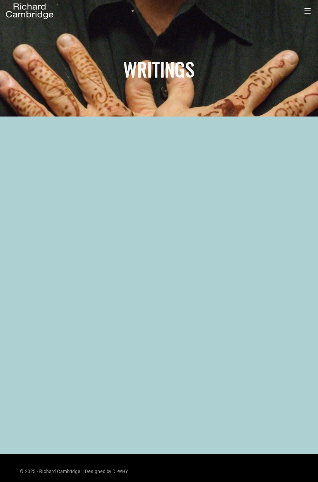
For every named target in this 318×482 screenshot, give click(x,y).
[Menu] (307, 10)
